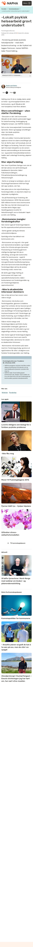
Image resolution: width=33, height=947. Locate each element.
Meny (25, 3)
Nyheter (5, 392)
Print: (11, 92)
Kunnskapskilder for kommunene (15, 618)
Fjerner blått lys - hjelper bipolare (16, 506)
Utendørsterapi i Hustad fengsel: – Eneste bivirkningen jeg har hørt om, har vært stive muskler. (16, 678)
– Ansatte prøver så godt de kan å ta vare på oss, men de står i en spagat (16, 647)
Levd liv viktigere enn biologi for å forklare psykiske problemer (16, 426)
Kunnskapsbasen (14, 9)
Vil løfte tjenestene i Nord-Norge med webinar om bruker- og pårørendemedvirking (15, 581)
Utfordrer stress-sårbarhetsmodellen (10, 533)
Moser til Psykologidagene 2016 (15, 480)
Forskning (12, 392)
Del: (4, 92)
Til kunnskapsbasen (17, 543)
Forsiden (4, 9)
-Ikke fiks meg (7, 453)
